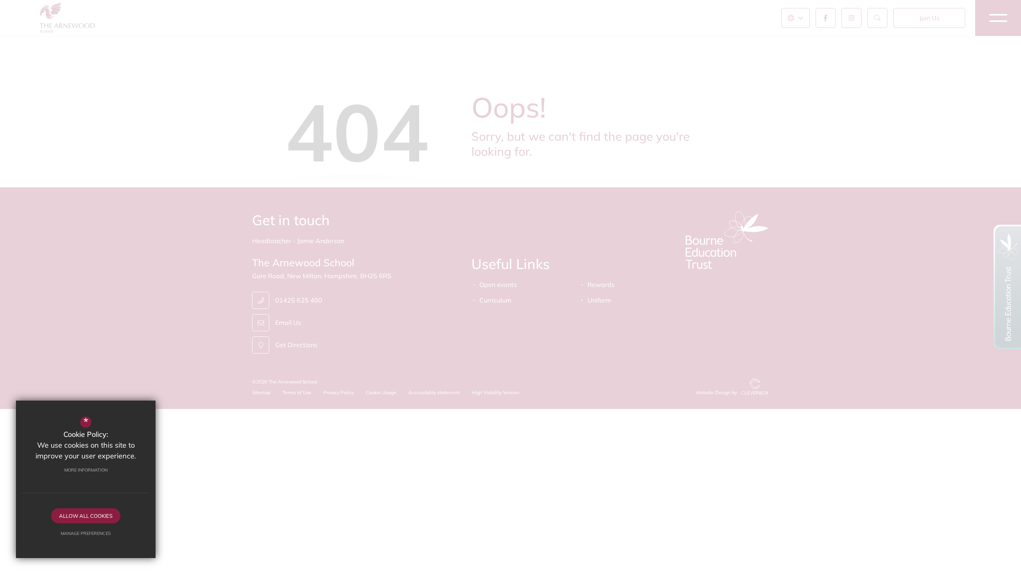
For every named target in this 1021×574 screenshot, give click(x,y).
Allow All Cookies (85, 516)
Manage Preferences (86, 533)
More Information (86, 470)
